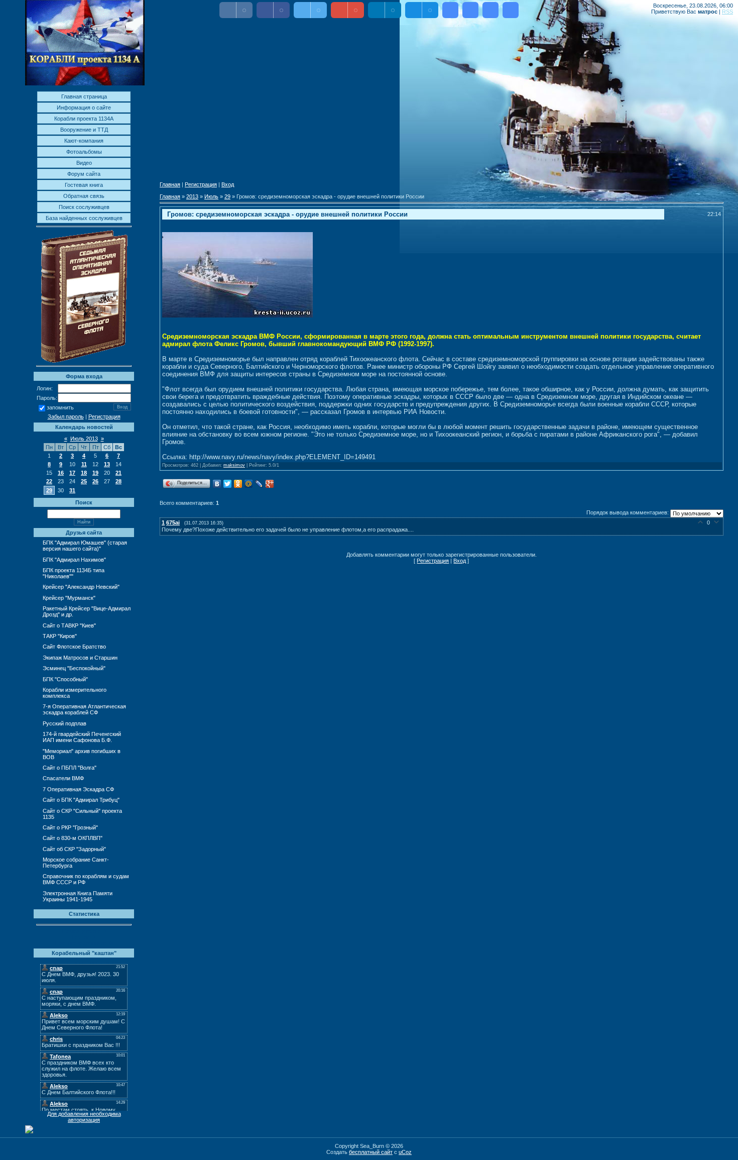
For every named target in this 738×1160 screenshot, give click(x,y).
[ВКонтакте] (217, 483)
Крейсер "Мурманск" (69, 598)
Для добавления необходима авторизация (84, 1117)
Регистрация (104, 416)
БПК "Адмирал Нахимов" (74, 560)
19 (95, 473)
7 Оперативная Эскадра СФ (78, 789)
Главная (170, 184)
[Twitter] (227, 483)
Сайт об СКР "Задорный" (74, 849)
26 (95, 481)
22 (49, 481)
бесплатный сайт (371, 1152)
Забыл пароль (66, 416)
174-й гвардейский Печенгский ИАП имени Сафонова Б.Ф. (82, 737)
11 (84, 464)
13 (107, 464)
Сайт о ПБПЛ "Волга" (69, 768)
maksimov (234, 465)
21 (118, 473)
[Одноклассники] (238, 483)
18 (84, 473)
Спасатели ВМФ (63, 778)
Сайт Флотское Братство (74, 647)
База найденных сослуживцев (84, 218)
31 (72, 490)
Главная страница (84, 96)
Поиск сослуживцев (84, 207)
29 (49, 490)
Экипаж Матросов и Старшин (80, 658)
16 (61, 473)
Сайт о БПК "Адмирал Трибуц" (81, 800)
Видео (84, 163)
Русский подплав (64, 723)
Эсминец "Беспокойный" (74, 668)
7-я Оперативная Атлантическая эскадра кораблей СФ (84, 709)
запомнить (60, 408)
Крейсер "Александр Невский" (81, 587)
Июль (211, 196)
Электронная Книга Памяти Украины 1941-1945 (77, 896)
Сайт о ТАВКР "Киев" (69, 625)
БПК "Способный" (65, 679)
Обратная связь (83, 196)
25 (84, 481)
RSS (727, 12)
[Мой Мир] (248, 483)
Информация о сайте (84, 107)
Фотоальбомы (84, 152)
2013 (192, 196)
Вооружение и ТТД (84, 130)
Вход (227, 184)
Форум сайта (83, 174)
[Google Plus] (270, 483)
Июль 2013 (84, 439)
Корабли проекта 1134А (83, 119)
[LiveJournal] (259, 483)
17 (72, 473)
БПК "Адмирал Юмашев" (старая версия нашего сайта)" (85, 546)
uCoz (405, 1152)
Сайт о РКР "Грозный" (70, 827)
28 (118, 481)
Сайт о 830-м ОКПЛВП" (72, 838)
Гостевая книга (84, 185)
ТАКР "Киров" (60, 636)
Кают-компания (83, 141)
